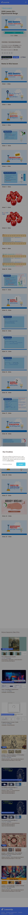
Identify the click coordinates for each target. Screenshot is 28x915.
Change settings (7, 464)
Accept (21, 464)
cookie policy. (10, 460)
